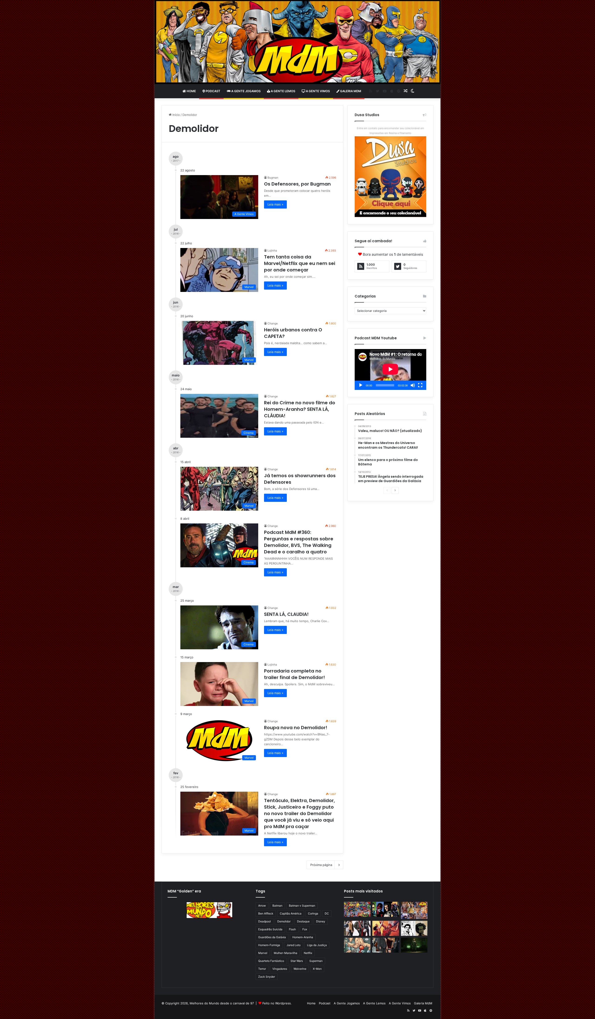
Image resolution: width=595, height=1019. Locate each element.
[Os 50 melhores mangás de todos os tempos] (385, 928)
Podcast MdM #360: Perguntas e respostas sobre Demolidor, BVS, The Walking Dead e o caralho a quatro (298, 542)
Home (191, 91)
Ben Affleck (265, 913)
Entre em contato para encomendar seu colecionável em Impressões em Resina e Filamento (390, 131)
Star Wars (297, 961)
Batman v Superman (302, 905)
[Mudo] (412, 385)
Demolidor (284, 921)
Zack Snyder (266, 976)
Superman (316, 961)
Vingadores (279, 968)
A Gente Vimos (317, 91)
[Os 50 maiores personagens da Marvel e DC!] (357, 909)
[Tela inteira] (420, 385)
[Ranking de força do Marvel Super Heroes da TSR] (385, 909)
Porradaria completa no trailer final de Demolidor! (294, 674)
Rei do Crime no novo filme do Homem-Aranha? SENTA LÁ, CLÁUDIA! (299, 409)
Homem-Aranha (302, 937)
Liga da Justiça (317, 945)
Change (273, 323)
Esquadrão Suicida (270, 929)
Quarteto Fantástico (271, 961)
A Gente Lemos (282, 91)
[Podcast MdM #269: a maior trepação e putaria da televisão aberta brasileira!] (414, 910)
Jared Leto (294, 945)
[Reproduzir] (360, 385)
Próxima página (321, 865)
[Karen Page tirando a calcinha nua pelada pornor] (385, 945)
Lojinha (272, 250)
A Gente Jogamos (246, 91)
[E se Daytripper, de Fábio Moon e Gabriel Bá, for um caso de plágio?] (414, 928)
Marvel (262, 953)
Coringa (313, 913)
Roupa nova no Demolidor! (295, 727)
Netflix (308, 953)
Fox (304, 929)
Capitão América (290, 913)
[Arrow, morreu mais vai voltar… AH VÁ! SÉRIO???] (414, 945)
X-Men (317, 968)
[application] (390, 369)
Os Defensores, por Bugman (297, 184)
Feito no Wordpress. (277, 1003)
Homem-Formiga (269, 945)
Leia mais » (275, 204)
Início (176, 115)
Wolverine (300, 968)
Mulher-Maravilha (285, 953)
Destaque (303, 921)
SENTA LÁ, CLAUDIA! (286, 614)
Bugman (273, 177)
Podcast (212, 91)
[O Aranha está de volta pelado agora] (357, 945)
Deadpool (264, 921)
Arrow (262, 905)
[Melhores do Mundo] (297, 42)
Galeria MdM (350, 91)
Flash (292, 929)
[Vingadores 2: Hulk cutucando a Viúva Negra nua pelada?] (357, 928)
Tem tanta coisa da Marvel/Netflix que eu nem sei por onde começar (299, 263)
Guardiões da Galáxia (272, 937)
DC (327, 913)
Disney (320, 921)
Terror (262, 968)
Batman (277, 905)
